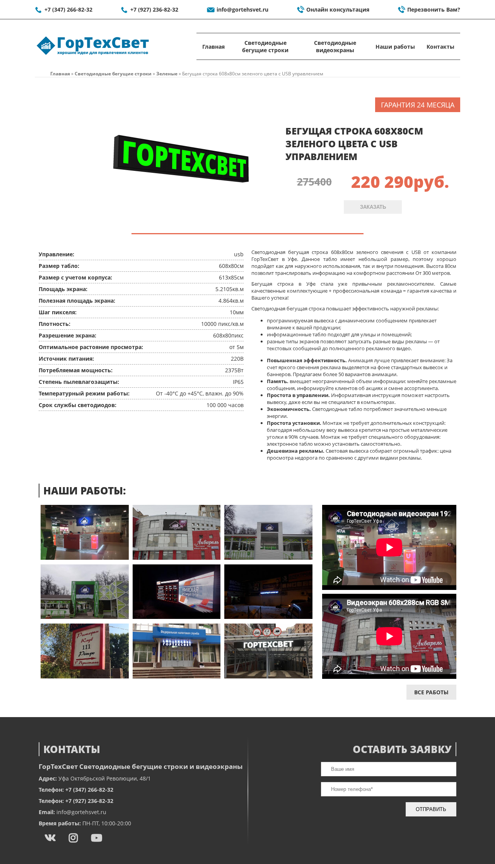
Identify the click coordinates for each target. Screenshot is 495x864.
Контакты (440, 46)
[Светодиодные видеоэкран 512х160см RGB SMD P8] (177, 616)
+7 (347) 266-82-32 (68, 9)
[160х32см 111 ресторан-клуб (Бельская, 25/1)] (85, 676)
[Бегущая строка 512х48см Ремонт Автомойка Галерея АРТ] (268, 676)
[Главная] (93, 55)
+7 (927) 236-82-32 (154, 9)
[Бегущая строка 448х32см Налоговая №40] (177, 676)
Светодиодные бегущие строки (265, 46)
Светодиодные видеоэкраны (335, 46)
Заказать (373, 207)
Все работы (431, 692)
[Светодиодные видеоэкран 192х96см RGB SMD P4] (85, 557)
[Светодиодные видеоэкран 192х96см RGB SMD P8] (268, 557)
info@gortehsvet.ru (242, 9)
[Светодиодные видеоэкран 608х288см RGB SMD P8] (177, 557)
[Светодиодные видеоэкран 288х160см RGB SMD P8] (85, 616)
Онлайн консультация (337, 9)
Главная (213, 46)
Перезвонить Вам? (433, 9)
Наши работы (395, 46)
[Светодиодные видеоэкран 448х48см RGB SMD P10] (268, 616)
